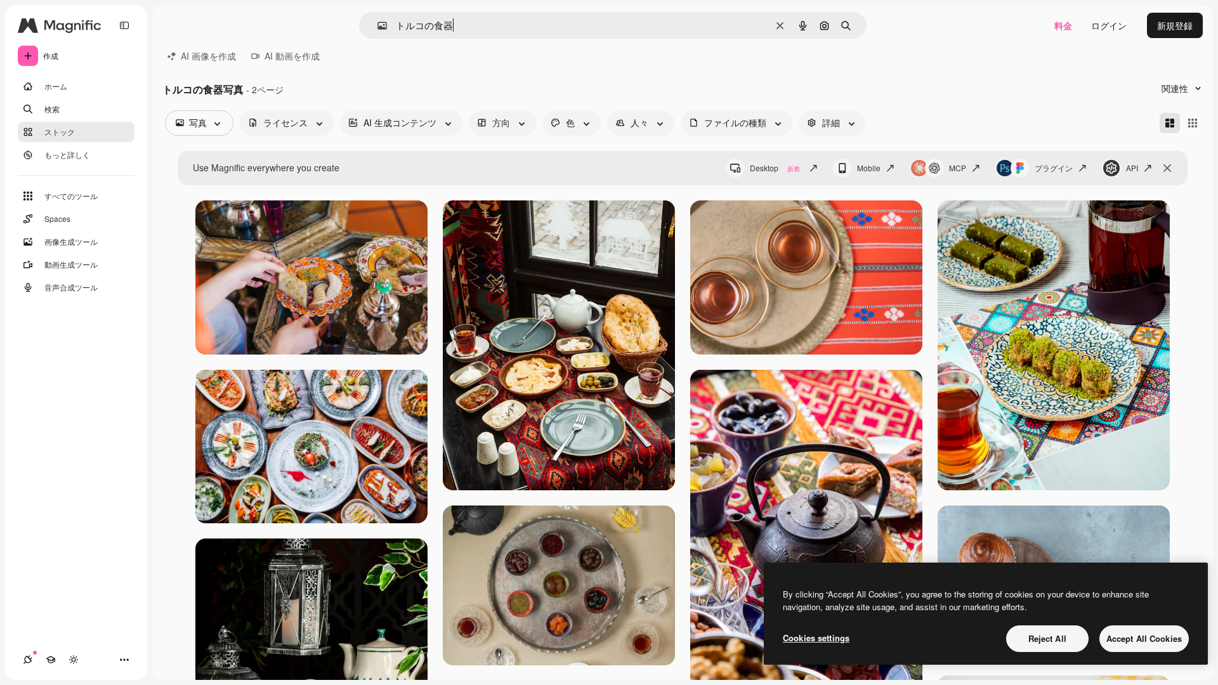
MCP (957, 167)
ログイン (1109, 25)
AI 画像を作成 (208, 55)
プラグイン (1054, 167)
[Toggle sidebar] (124, 25)
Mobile (869, 167)
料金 (1063, 25)
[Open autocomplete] (377, 25)
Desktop (775, 167)
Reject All (1047, 638)
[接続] (28, 659)
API (1132, 167)
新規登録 (1175, 25)
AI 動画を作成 (292, 55)
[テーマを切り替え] (73, 659)
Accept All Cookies (1144, 638)
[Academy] (51, 659)
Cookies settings (816, 638)
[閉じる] (1167, 168)
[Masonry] (1170, 123)
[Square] (1192, 123)
